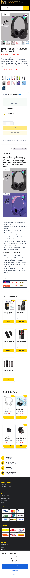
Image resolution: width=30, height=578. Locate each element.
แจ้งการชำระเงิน (4, 500)
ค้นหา (25, 8)
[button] (26, 15)
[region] (15, 564)
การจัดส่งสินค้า (4, 497)
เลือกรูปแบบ (21, 321)
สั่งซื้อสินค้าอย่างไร (5, 495)
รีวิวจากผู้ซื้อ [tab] (24, 149)
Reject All (15, 574)
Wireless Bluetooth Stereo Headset (13, 140)
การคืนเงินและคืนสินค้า (5, 499)
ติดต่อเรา (3, 502)
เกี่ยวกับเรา (3, 485)
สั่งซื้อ (15, 128)
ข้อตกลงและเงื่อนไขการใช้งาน (7, 488)
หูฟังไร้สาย (7, 141)
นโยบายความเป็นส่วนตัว (6, 486)
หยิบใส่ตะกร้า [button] (8, 446)
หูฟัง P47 (22, 140)
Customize (15, 570)
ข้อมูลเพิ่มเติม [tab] (17, 149)
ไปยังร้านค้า (22, 282)
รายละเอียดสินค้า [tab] (8, 149)
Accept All (15, 566)
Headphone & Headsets (21, 139)
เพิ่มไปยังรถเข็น (15, 133)
